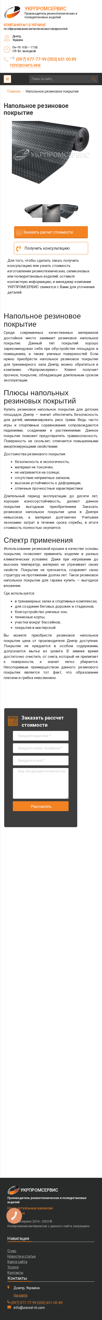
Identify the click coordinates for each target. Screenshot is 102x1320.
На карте (20, 1295)
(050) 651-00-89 (50, 1303)
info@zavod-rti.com (29, 1308)
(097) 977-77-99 (23, 1303)
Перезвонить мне (25, 65)
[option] (51, 152)
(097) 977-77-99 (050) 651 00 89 (46, 59)
